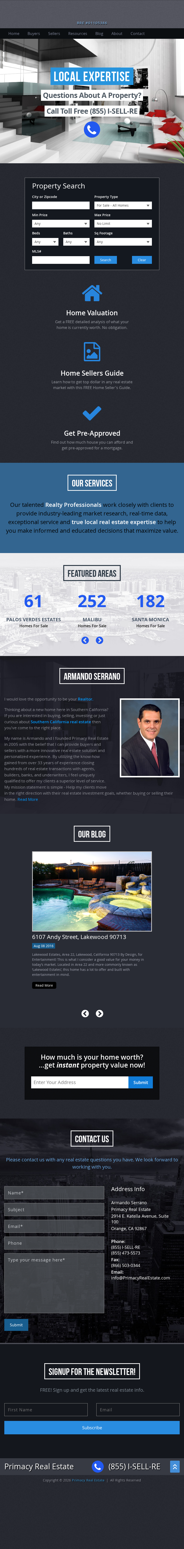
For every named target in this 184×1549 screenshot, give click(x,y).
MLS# (36, 251)
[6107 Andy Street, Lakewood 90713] (92, 891)
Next (99, 640)
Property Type (106, 196)
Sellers (54, 33)
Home (13, 33)
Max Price (102, 215)
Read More (27, 799)
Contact (138, 33)
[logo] (92, 12)
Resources (77, 33)
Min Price (39, 215)
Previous (85, 640)
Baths (68, 233)
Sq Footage (103, 233)
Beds (36, 233)
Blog (99, 33)
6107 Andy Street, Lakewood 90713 (79, 937)
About (116, 33)
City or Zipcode (44, 196)
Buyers (34, 33)
